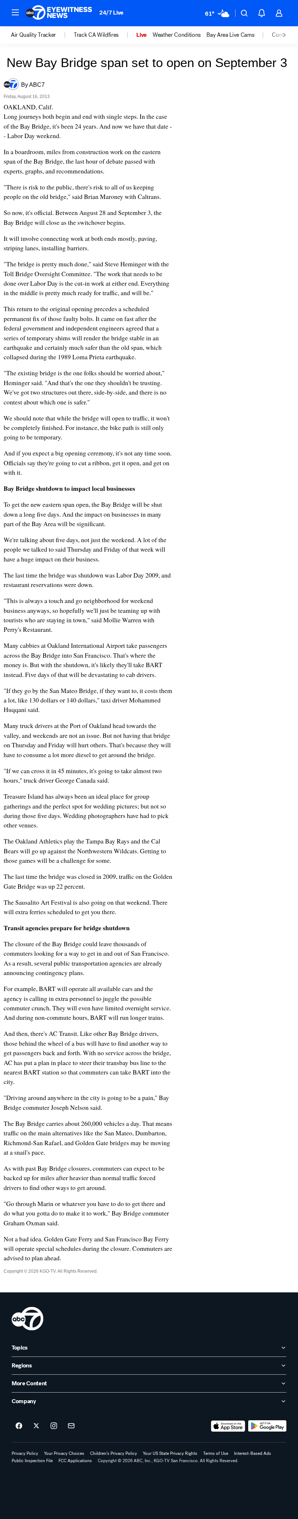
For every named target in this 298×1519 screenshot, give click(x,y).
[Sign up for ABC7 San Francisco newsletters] (71, 1426)
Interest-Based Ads (252, 1453)
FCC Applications (75, 1461)
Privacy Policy (25, 1453)
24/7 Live (111, 12)
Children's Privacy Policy (113, 1453)
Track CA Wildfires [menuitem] (96, 35)
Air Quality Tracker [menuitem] (33, 35)
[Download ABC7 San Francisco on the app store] (228, 1426)
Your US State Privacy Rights (170, 1453)
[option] (42, 35)
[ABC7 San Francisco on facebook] (19, 1426)
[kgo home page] (27, 1318)
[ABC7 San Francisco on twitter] (36, 1426)
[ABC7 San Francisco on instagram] (54, 1426)
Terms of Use (215, 1453)
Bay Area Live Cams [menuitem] (230, 35)
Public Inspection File (32, 1461)
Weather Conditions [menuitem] (177, 35)
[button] (15, 12)
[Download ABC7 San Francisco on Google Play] (267, 1426)
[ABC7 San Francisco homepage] (59, 13)
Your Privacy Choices (64, 1453)
